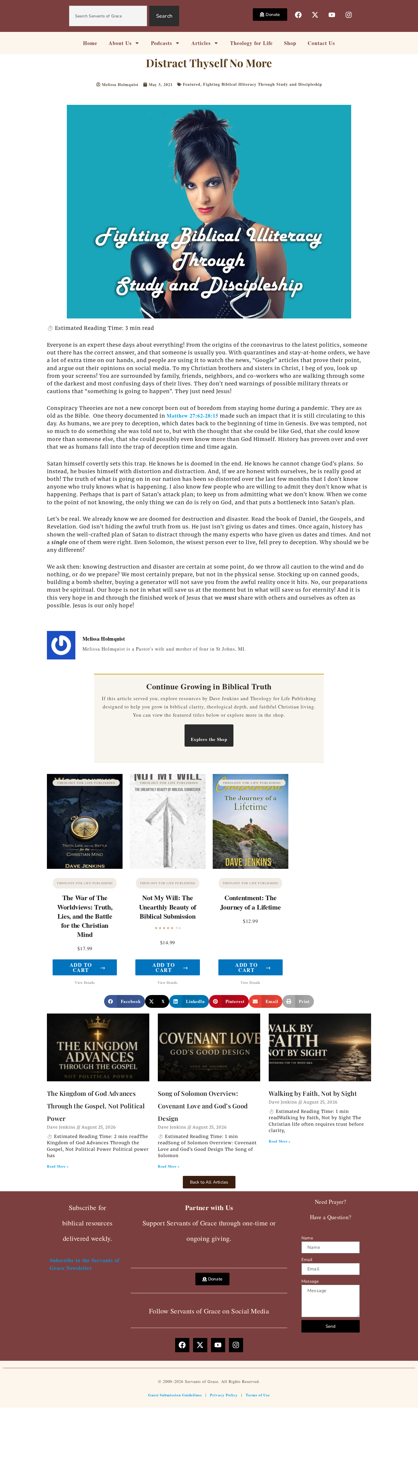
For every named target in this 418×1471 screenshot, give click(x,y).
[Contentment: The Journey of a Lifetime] (250, 821)
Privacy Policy (224, 1395)
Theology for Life (251, 43)
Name (307, 1238)
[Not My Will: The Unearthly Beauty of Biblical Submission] (167, 821)
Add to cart (87, 967)
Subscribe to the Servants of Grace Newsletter (84, 1264)
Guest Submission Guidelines (175, 1395)
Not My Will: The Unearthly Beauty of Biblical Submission (167, 906)
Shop (290, 43)
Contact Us (321, 43)
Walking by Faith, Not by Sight (313, 1093)
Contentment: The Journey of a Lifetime (250, 902)
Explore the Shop (209, 739)
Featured (191, 84)
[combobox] (108, 16)
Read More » (58, 1166)
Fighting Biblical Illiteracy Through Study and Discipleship (262, 84)
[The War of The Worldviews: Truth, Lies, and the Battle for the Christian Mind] (85, 821)
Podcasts (161, 43)
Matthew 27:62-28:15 (192, 415)
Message (310, 1281)
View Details (85, 982)
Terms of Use (258, 1395)
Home (90, 43)
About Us (120, 43)
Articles (201, 43)
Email (306, 1259)
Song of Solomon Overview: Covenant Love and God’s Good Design (203, 1106)
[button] (124, 1001)
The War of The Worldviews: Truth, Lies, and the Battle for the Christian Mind (85, 915)
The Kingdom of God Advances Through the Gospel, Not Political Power (96, 1106)
